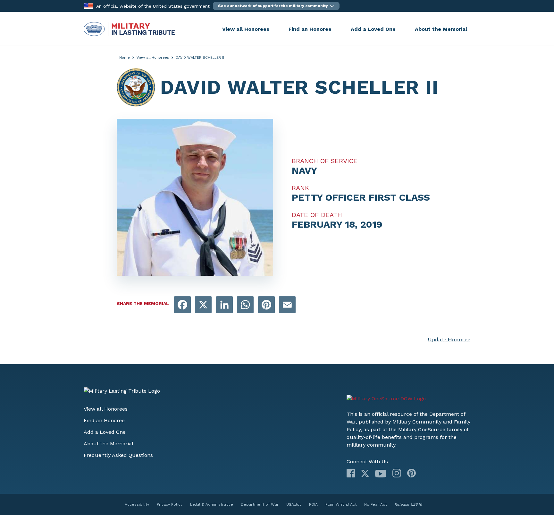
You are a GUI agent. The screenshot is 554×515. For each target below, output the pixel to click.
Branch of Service (324, 161)
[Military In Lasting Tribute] (151, 29)
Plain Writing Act (341, 504)
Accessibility (137, 504)
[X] (365, 473)
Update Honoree (449, 339)
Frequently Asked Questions (118, 455)
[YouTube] (380, 473)
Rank (300, 188)
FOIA (313, 504)
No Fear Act (375, 504)
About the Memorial (441, 29)
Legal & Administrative (211, 504)
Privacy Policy (169, 504)
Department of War (260, 504)
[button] (276, 6)
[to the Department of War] (88, 5)
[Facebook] (351, 473)
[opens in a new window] (182, 305)
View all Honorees (245, 29)
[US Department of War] (386, 398)
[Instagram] (396, 473)
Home (124, 58)
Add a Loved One (373, 29)
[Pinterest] (411, 473)
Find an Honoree (310, 29)
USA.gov (293, 504)
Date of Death (317, 215)
